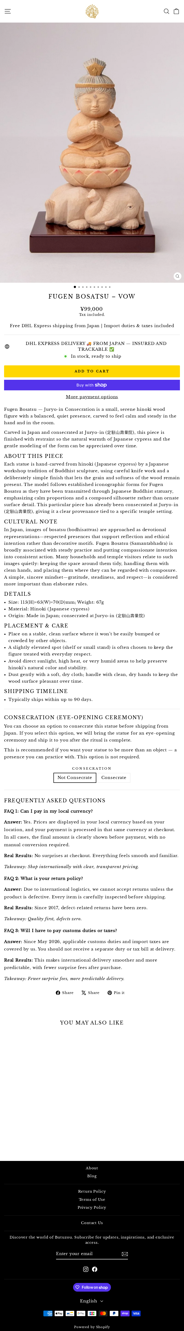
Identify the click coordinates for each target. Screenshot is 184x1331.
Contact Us (92, 1223)
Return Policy (92, 1191)
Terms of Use (92, 1199)
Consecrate (113, 777)
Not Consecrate (75, 777)
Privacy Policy (92, 1207)
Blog (92, 1176)
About (92, 1168)
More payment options (92, 396)
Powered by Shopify (92, 1327)
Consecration (92, 769)
